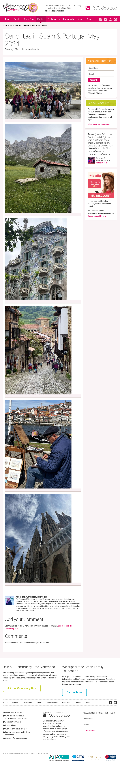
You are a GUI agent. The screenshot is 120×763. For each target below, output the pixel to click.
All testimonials (102, 163)
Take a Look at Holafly (97, 216)
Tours (7, 19)
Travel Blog (29, 19)
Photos (40, 19)
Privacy (45, 753)
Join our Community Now (21, 688)
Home (5, 25)
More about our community (99, 124)
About (80, 19)
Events (17, 19)
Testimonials (54, 19)
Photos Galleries (15, 25)
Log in (60, 626)
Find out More (74, 692)
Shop (89, 19)
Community (68, 19)
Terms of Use (35, 753)
